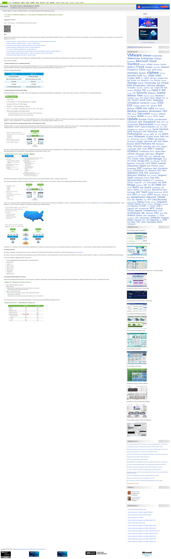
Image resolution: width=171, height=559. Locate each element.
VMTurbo (151, 85)
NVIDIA (141, 83)
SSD (139, 168)
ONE (157, 127)
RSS (82, 2)
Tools (160, 131)
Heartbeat (151, 222)
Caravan (130, 98)
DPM (165, 220)
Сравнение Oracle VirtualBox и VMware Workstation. (138, 456)
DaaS (144, 192)
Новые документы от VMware (135, 517)
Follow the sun (99, 203)
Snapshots (138, 183)
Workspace (131, 141)
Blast (155, 168)
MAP (138, 192)
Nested (129, 171)
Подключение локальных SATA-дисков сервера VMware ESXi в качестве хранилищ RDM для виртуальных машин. (147, 473)
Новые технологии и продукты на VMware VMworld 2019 (142, 536)
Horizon (163, 129)
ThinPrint (159, 208)
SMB (159, 183)
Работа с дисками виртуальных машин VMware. (137, 459)
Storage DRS (143, 161)
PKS (145, 156)
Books (142, 106)
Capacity (130, 208)
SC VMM (156, 184)
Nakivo (131, 67)
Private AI (154, 114)
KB (136, 208)
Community (132, 124)
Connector (138, 178)
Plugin (130, 220)
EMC (152, 88)
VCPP (137, 127)
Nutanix (142, 73)
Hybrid (150, 192)
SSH (138, 222)
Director (149, 213)
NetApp (137, 90)
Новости (5, 2)
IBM (164, 90)
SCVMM (142, 206)
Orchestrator (134, 213)
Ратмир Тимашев (135, 497)
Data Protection (148, 127)
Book (148, 166)
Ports (150, 119)
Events (152, 96)
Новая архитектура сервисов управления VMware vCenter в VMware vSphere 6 (26, 45)
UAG (158, 146)
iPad (145, 200)
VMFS (146, 78)
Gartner (156, 64)
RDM (164, 182)
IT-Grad (140, 66)
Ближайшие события (133, 47)
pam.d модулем (79, 252)
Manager (156, 161)
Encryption (163, 168)
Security (141, 92)
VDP (164, 185)
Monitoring (158, 192)
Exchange (131, 192)
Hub (145, 215)
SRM (162, 136)
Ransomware (146, 124)
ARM (167, 137)
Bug (163, 156)
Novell (142, 100)
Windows (152, 93)
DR (128, 161)
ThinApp (136, 106)
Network (164, 125)
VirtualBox (131, 88)
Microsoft (42, 2)
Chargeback (149, 121)
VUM (141, 173)
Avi (129, 113)
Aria (158, 122)
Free (152, 177)
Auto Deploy (152, 182)
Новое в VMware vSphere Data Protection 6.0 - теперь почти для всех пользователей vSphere (30, 53)
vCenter (161, 92)
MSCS (159, 222)
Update (132, 119)
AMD (139, 149)
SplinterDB (148, 141)
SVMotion (155, 217)
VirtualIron (133, 102)
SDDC (165, 133)
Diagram (165, 218)
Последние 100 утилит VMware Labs (137, 509)
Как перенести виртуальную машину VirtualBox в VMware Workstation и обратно (145, 467)
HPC (137, 218)
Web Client (149, 154)
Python (139, 215)
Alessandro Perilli (135, 491)
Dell (158, 83)
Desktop (142, 175)
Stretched (158, 124)
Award (147, 187)
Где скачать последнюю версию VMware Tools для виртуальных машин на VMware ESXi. (146, 464)
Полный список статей (133, 483)
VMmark (162, 114)
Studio (153, 206)
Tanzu (161, 116)
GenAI (155, 129)
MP (145, 185)
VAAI (143, 222)
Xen (165, 88)
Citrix (47, 2)
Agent (142, 165)
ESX (129, 105)
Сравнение (158, 100)
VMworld (165, 67)
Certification (131, 116)
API (156, 134)
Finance (146, 180)
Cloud (153, 61)
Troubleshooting (150, 210)
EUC (136, 129)
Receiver (157, 195)
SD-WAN (149, 136)
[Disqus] (65, 339)
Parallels (131, 78)
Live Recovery (160, 119)
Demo (136, 190)
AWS (152, 134)
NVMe (140, 116)
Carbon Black (160, 151)
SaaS (130, 177)
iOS (149, 185)
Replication (132, 175)
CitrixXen (153, 103)
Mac (133, 222)
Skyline (141, 129)
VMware (23, 2)
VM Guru (5, 11)
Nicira (152, 98)
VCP (163, 122)
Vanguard (162, 175)
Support (164, 146)
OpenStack (130, 156)
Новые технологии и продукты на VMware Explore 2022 (141, 520)
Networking (152, 131)
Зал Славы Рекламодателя (148, 42)
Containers (159, 180)
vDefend (149, 116)
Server (130, 190)
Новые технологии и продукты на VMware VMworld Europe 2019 (144, 531)
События (58, 2)
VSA (146, 171)
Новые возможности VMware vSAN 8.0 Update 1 (140, 514)
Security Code (134, 75)
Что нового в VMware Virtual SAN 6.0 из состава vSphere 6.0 (21, 49)
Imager (140, 141)
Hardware (132, 72)
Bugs (161, 213)
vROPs (150, 156)
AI (145, 116)
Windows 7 (160, 96)
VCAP (160, 211)
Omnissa (130, 129)
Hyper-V (156, 90)
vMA (141, 188)
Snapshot (162, 202)
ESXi (161, 102)
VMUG (130, 126)
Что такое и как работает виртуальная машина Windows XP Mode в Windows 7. (144, 469)
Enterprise (147, 58)
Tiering (130, 210)
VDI (144, 90)
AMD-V (159, 206)
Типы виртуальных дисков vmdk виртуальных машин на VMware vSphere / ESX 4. (145, 446)
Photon (154, 166)
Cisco (145, 76)
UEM (136, 156)
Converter (134, 139)
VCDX (155, 116)
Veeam (27, 2)
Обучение (139, 154)
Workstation (155, 111)
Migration (154, 220)
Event (146, 178)
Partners (146, 143)
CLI (158, 215)
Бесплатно (157, 189)
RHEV (136, 187)
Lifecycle (146, 134)
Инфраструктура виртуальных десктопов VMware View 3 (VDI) (141, 478)
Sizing (140, 202)
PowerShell (140, 163)
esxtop (134, 114)
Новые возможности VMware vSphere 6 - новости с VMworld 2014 (23, 43)
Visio (151, 161)
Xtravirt (135, 100)
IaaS (138, 78)
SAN (160, 141)
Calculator (147, 190)
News (9, 11)
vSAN (138, 108)
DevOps (157, 80)
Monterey (160, 144)
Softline (147, 88)
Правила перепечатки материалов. (37, 549)
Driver (162, 215)
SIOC (156, 213)
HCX (156, 109)
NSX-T (151, 148)
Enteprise (144, 204)
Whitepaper (139, 136)
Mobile (156, 137)
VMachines (133, 58)
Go (133, 199)
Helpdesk (137, 220)
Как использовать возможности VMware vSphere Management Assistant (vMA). (144, 480)
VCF (160, 105)
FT (152, 180)
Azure (133, 80)
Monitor (150, 204)
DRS (155, 141)
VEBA (150, 138)
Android (131, 215)
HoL (146, 172)
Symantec (52, 2)
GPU (134, 194)
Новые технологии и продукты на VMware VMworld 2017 (142, 541)
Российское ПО (16, 2)
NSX (140, 122)
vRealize (160, 85)
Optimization (145, 218)
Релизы (62, 2)
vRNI (153, 147)
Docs (152, 151)
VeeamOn (145, 80)
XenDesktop (138, 170)
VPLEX (165, 192)
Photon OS (143, 139)
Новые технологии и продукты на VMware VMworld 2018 (142, 539)
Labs (151, 108)
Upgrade (138, 210)
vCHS (141, 190)
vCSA (144, 149)
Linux (149, 90)
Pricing (147, 202)
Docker (163, 80)
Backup (131, 111)
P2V (148, 106)
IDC (163, 98)
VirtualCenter (143, 209)
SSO (159, 170)
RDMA (129, 146)
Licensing (156, 188)
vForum (137, 146)
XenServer (145, 103)
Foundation (130, 218)
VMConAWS (143, 113)
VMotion (153, 202)
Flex (129, 222)
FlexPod (130, 204)
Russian (143, 119)
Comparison (147, 168)
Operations (142, 111)
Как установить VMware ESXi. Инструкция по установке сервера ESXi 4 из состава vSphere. (147, 444)
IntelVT (149, 100)
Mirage (131, 184)
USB (159, 134)
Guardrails (151, 215)
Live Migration (132, 206)
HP (142, 78)
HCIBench (132, 151)
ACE (129, 200)
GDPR (154, 70)
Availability (162, 163)
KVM (138, 80)
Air (161, 220)
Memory (130, 108)
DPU (165, 127)
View (140, 95)
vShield (161, 197)
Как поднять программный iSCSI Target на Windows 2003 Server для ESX (143, 475)
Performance (134, 133)
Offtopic (157, 58)
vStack (37, 2)
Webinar (131, 95)
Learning (147, 146)
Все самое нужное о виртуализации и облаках (24, 6)
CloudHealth (132, 122)
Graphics (159, 148)
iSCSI (137, 143)
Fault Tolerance (152, 175)
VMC (129, 100)
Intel (166, 122)
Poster (143, 195)
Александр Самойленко (22, 549)
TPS (141, 98)
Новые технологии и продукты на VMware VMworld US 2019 (143, 533)
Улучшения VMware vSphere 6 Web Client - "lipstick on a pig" (21, 55)
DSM (145, 108)
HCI (128, 139)
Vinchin (163, 64)
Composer (131, 224)
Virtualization (139, 85)
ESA (165, 213)
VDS (147, 220)
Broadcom (131, 61)
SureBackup (144, 151)
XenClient (139, 185)
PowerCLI (132, 69)
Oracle (161, 78)
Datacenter (132, 165)
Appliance (132, 172)
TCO (148, 206)
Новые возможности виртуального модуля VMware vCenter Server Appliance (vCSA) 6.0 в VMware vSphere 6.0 (34, 51)
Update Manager (154, 158)
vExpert (159, 153)
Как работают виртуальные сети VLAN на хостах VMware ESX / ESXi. (142, 451)
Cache (133, 161)
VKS (164, 111)
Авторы (77, 2)
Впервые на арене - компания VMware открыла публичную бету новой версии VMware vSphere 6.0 (31, 41)
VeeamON (156, 67)
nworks (139, 199)
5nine (159, 70)
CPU (140, 156)
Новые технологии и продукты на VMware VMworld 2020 (142, 528)
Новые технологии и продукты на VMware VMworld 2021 (142, 525)
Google (129, 93)
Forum (135, 158)
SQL (157, 177)
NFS (152, 208)
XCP (149, 199)
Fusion (130, 136)
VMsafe (138, 204)
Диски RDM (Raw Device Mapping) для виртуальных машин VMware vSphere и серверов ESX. (147, 461)
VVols (165, 159)
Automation (154, 173)
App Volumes (160, 139)
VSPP (150, 194)
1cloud (151, 80)
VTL (129, 158)
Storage (132, 82)
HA (153, 143)
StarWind (32, 2)
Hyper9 (147, 98)
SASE (129, 131)
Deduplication (138, 197)
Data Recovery (159, 199)
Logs (162, 188)
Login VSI (159, 88)
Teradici (148, 67)
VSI (133, 93)
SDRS (158, 75)
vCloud (131, 153)
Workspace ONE (139, 131)
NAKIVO (142, 64)
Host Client (148, 129)
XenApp (130, 183)
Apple (137, 98)
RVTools (162, 73)
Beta (165, 190)
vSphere (153, 73)
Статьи (9, 2)
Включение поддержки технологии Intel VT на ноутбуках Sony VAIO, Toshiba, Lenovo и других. (147, 449)
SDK (139, 195)
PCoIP (129, 188)
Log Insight (131, 149)
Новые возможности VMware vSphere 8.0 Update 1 (140, 512)
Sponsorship (134, 180)
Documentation (131, 202)
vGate (151, 75)
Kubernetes (157, 56)
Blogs (158, 98)
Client (154, 163)
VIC (143, 220)
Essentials (165, 204)
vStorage (157, 204)
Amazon (130, 90)
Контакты (72, 2)
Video (142, 159)
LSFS (147, 163)
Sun (167, 98)
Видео (67, 2)
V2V (161, 127)
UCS (129, 194)
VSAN (148, 70)
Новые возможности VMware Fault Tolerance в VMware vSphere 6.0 (23, 47)
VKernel (146, 96)
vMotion (153, 106)
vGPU (144, 182)
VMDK (164, 171)
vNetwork (152, 170)
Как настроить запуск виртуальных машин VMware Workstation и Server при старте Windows (147, 454)
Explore (161, 109)
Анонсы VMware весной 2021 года (136, 522)
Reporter (151, 197)
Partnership (150, 83)
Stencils (157, 156)
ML (143, 212)
